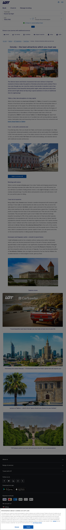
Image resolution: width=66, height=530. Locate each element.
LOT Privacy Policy (37, 522)
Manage (17, 527)
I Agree (28, 527)
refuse (54, 521)
